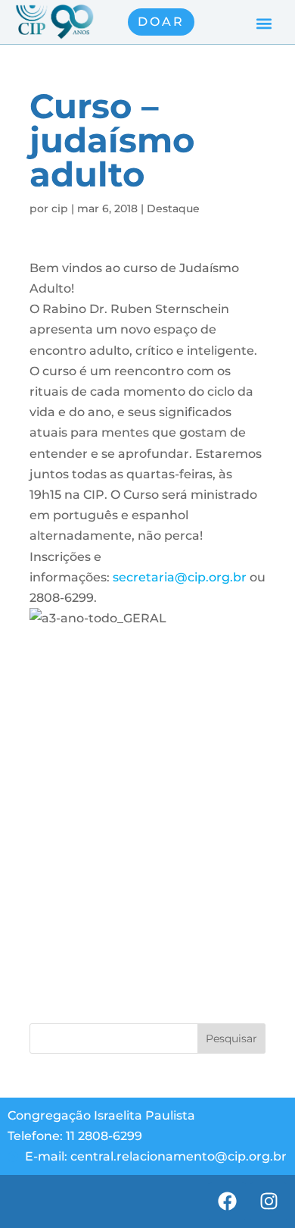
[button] (263, 23)
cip (59, 208)
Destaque (173, 208)
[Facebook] (227, 1201)
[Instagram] (268, 1201)
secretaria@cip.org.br (180, 577)
